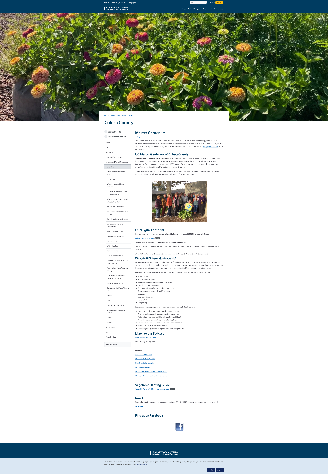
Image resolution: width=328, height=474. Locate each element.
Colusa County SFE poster (147, 238)
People (113, 3)
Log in (211, 2)
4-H (107, 147)
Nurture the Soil (112, 241)
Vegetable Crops (111, 337)
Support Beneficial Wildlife (115, 256)
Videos (109, 318)
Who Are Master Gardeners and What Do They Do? (117, 200)
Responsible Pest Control (115, 231)
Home (108, 143)
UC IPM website (140, 406)
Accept (219, 470)
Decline (211, 470)
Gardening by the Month (115, 283)
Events (123, 3)
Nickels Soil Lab (111, 327)
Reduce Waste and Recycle (115, 236)
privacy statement (141, 464)
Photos (109, 296)
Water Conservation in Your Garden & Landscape (116, 277)
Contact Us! (111, 179)
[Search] (206, 2)
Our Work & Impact (194, 9)
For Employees (131, 3)
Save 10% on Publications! (115, 305)
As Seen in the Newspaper (115, 207)
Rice (107, 332)
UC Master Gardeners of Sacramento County (151, 371)
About (184, 9)
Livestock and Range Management (117, 162)
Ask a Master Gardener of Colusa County (117, 212)
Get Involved (207, 9)
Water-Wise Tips (112, 246)
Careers (106, 3)
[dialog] (164, 466)
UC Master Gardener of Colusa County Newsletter (117, 193)
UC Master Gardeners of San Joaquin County (151, 376)
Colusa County (115, 115)
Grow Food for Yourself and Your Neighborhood (117, 261)
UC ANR (106, 115)
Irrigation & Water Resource (115, 157)
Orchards (109, 322)
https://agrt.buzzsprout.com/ (145, 337)
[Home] (116, 9)
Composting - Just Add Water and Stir (118, 289)
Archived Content (111, 345)
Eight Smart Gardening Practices (117, 219)
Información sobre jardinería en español (117, 173)
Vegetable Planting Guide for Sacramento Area (154, 389)
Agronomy (109, 152)
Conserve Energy (112, 251)
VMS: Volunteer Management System (116, 311)
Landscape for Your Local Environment (115, 225)
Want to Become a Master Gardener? (115, 185)
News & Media (218, 9)
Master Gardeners (111, 167)
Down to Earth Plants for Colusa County (117, 269)
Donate (219, 2)
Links (108, 300)
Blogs (118, 3)
